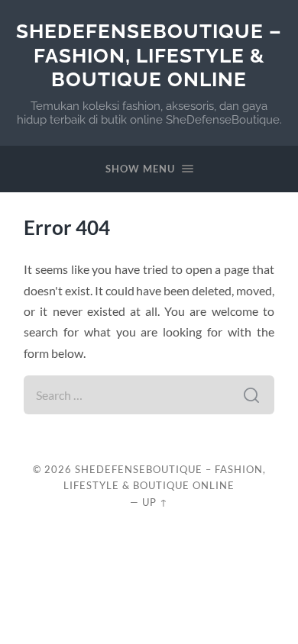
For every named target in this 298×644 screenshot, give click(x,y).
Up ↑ (155, 502)
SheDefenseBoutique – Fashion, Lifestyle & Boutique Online (149, 55)
